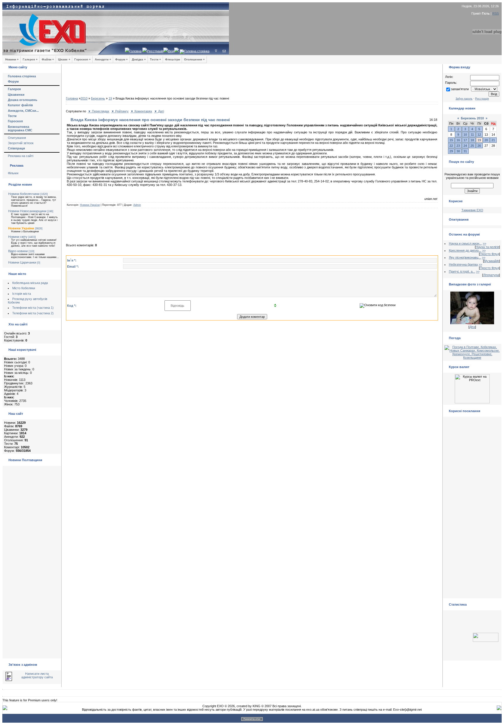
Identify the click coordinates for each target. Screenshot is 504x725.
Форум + (121, 59)
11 (472, 134)
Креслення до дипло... (465, 250)
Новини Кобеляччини (23, 194)
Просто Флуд (489, 254)
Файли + (48, 59)
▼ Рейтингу (120, 111)
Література (491, 275)
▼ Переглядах (98, 111)
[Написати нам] (224, 51)
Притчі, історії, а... (462, 271)
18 (472, 140)
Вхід (171, 51)
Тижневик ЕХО (472, 210)
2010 (84, 98)
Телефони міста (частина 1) (33, 307)
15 (451, 140)
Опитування (17, 138)
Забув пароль (464, 98)
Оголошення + (194, 59)
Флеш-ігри (172, 59)
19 (110, 98)
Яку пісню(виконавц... (465, 257)
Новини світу (17, 236)
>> (484, 243)
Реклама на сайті (20, 156)
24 (465, 145)
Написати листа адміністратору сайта (37, 675)
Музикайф (491, 261)
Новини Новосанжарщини (27, 211)
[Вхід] (216, 51)
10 (465, 134)
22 (451, 145)
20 (486, 140)
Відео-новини (18, 251)
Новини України (21, 228)
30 (458, 151)
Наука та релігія (487, 247)
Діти (472, 327)
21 (493, 140)
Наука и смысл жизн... (465, 243)
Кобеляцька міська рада (30, 283)
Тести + (155, 59)
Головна (135, 51)
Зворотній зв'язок (21, 143)
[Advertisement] (252, 82)
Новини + (12, 59)
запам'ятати (460, 89)
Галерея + (30, 59)
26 (479, 145)
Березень (98, 98)
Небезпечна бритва (463, 264)
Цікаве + (64, 59)
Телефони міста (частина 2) (33, 313)
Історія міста (21, 293)
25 (472, 145)
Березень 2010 (472, 118)
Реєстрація (155, 51)
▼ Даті (159, 111)
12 (479, 134)
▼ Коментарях (141, 111)
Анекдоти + (103, 59)
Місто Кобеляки (23, 288)
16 (458, 140)
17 (465, 140)
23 (458, 145)
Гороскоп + (82, 59)
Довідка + (139, 59)
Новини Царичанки (22, 262)
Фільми (13, 173)
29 (451, 151)
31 (465, 151)
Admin (137, 204)
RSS (495, 13)
